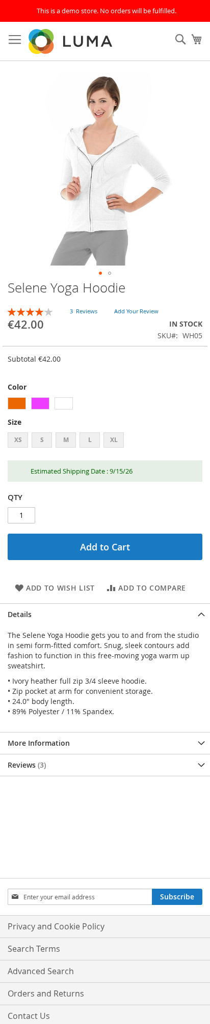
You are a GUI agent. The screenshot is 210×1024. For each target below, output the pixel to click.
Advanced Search (41, 971)
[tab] (105, 614)
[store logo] (71, 41)
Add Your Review (136, 311)
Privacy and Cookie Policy (56, 926)
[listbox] (105, 404)
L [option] (90, 439)
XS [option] (18, 439)
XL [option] (114, 439)
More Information (39, 743)
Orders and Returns (46, 993)
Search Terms (34, 948)
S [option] (42, 439)
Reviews (26, 765)
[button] (100, 273)
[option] (17, 403)
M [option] (66, 439)
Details (20, 614)
